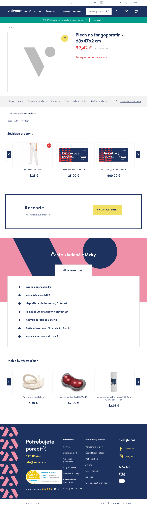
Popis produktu (16, 101)
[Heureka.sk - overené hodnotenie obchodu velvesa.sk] (44, 483)
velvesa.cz (102, 503)
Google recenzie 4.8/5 (42, 489)
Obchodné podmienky (68, 460)
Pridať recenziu (107, 209)
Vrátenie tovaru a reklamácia (71, 481)
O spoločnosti (69, 467)
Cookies (89, 476)
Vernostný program (94, 446)
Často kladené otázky (76, 101)
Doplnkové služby (71, 473)
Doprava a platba (71, 452)
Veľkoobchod (91, 458)
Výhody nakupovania (72, 488)
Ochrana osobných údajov (97, 482)
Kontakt (66, 446)
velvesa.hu (115, 503)
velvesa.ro (127, 503)
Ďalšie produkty (99, 101)
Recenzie (55, 101)
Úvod (9, 27)
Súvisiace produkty (37, 101)
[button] (8, 154)
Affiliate (88, 464)
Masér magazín (92, 470)
